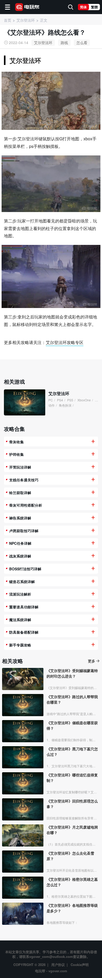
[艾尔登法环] (24, 402)
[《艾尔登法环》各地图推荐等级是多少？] (22, 914)
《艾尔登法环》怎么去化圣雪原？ (70, 855)
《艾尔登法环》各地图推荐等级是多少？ (72, 908)
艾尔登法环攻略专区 (64, 342)
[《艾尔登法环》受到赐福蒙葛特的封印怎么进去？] (22, 679)
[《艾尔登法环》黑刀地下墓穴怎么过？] (22, 757)
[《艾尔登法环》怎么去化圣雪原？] (22, 861)
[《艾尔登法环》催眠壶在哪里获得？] (22, 731)
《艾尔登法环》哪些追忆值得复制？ (72, 777)
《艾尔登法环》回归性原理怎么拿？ (72, 803)
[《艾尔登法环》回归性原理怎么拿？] (22, 809)
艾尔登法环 (43, 42)
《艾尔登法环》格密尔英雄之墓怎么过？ (72, 882)
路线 (64, 42)
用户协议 (58, 964)
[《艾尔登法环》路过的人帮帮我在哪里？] (22, 705)
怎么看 (81, 42)
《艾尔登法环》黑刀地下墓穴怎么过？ (72, 751)
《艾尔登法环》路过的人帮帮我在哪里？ (72, 699)
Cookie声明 (80, 964)
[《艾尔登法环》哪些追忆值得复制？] (22, 783)
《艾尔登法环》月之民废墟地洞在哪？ (72, 829)
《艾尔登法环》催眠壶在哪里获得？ (72, 725)
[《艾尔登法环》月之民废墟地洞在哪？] (22, 835)
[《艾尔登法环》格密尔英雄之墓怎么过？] (22, 888)
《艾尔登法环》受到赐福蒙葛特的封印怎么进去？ (72, 673)
